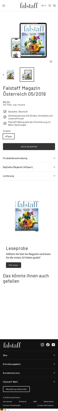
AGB (35, 401)
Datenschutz (49, 401)
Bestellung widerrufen (16, 389)
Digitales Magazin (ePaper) (18, 167)
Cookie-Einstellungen (11, 405)
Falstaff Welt (10, 381)
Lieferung (8, 175)
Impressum (7, 401)
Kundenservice (11, 372)
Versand (21, 105)
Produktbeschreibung (15, 158)
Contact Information (45, 405)
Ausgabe (7, 131)
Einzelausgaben (12, 364)
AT (42, 5)
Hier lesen (13, 265)
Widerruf (22, 401)
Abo (5, 355)
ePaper (8, 136)
